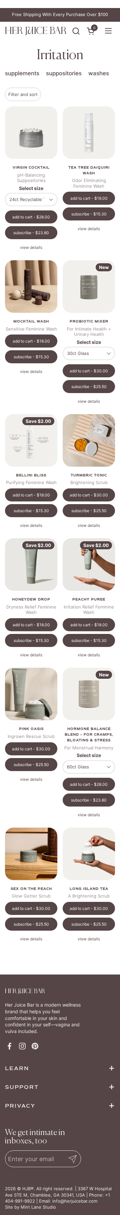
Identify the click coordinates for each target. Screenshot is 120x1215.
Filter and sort (23, 94)
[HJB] (36, 31)
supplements (22, 73)
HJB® (28, 1188)
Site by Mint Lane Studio (30, 1207)
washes (98, 73)
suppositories (64, 73)
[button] (76, 31)
